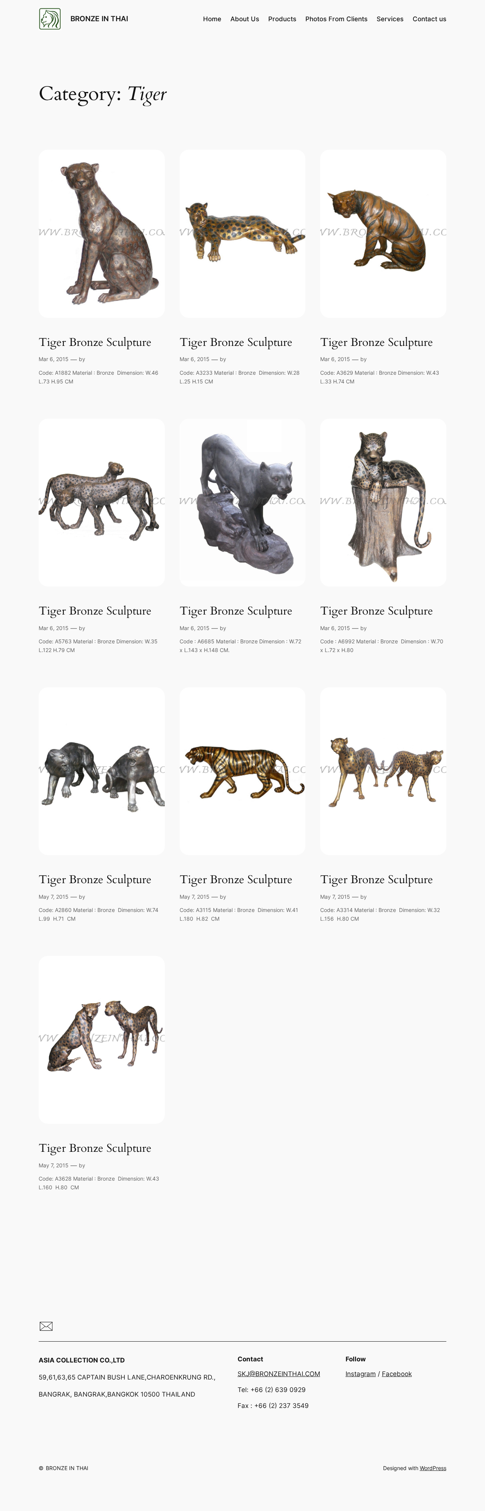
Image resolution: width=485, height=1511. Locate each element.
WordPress (433, 1468)
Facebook (397, 1374)
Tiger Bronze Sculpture (95, 343)
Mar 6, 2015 (54, 359)
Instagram (361, 1374)
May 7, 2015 (54, 896)
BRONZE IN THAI (99, 18)
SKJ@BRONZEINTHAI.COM (279, 1374)
